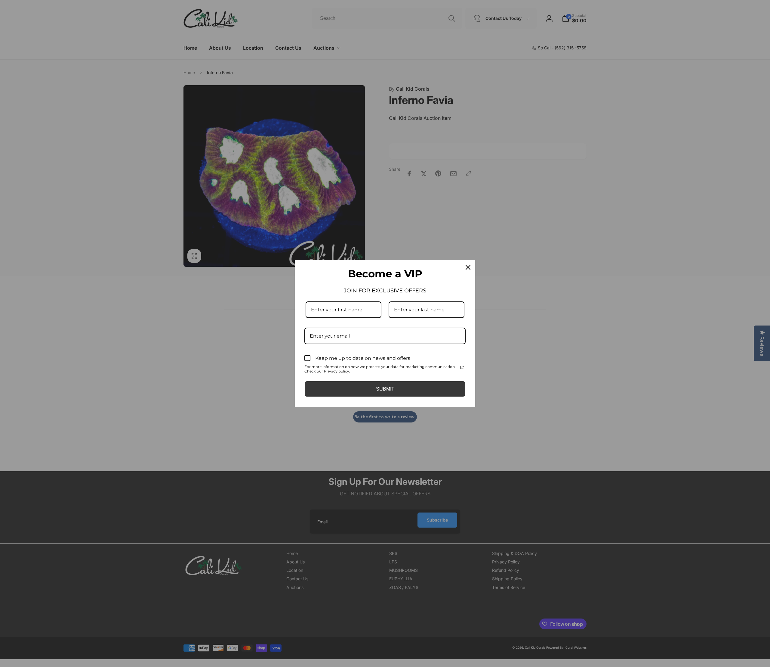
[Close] (468, 267)
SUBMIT (385, 388)
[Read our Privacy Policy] (462, 367)
